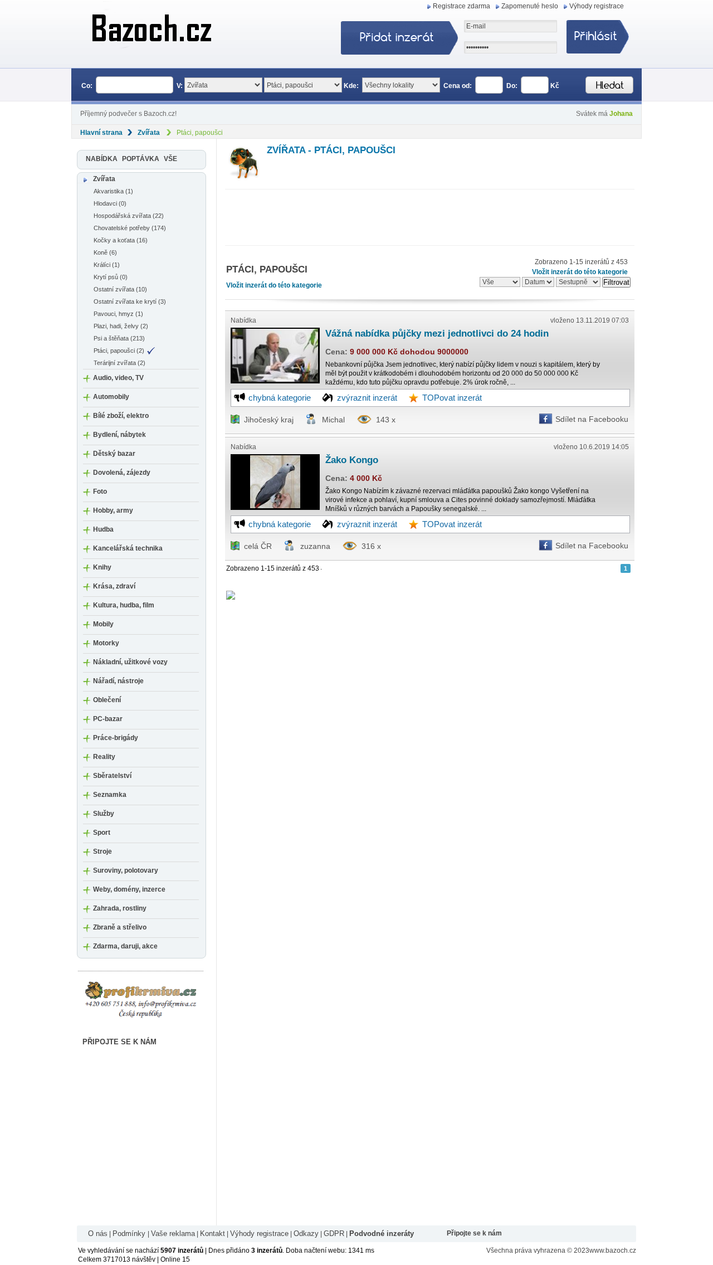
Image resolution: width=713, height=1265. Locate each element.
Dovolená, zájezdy (121, 472)
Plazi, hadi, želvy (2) (121, 326)
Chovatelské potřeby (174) (130, 228)
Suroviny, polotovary (125, 870)
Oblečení (107, 700)
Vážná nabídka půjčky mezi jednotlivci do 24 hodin (437, 333)
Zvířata (149, 133)
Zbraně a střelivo (119, 927)
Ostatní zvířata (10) (120, 289)
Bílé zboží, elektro (121, 416)
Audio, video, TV (118, 378)
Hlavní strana (101, 133)
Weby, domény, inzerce (129, 889)
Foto (100, 491)
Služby (103, 814)
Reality (104, 757)
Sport (101, 832)
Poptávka (140, 159)
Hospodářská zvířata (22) (129, 215)
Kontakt (212, 1233)
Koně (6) (105, 252)
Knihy (102, 567)
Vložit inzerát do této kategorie (274, 285)
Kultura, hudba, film (123, 605)
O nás (98, 1233)
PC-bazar (108, 719)
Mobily (103, 624)
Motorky (106, 643)
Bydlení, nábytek (119, 435)
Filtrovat (616, 282)
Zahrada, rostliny (119, 908)
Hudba (103, 529)
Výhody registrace (596, 6)
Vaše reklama (173, 1233)
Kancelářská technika (128, 548)
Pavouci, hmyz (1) (118, 313)
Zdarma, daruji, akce (125, 946)
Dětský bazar (114, 454)
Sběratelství (112, 776)
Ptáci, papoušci (200, 133)
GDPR (334, 1233)
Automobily (111, 397)
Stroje (102, 851)
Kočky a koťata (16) (121, 240)
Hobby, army (113, 510)
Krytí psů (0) (111, 277)
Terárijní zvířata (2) (119, 362)
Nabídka (102, 159)
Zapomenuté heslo (529, 6)
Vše (170, 159)
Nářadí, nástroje (118, 681)
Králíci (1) (107, 264)
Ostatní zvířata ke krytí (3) (130, 301)
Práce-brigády (115, 738)
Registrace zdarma (461, 6)
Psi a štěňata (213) (119, 338)
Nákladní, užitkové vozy (130, 662)
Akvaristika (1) (113, 191)
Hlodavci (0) (110, 203)
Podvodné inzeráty (381, 1233)
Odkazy (306, 1233)
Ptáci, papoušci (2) (119, 350)
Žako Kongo (351, 460)
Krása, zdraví (114, 586)
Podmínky (130, 1233)
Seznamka (109, 795)
